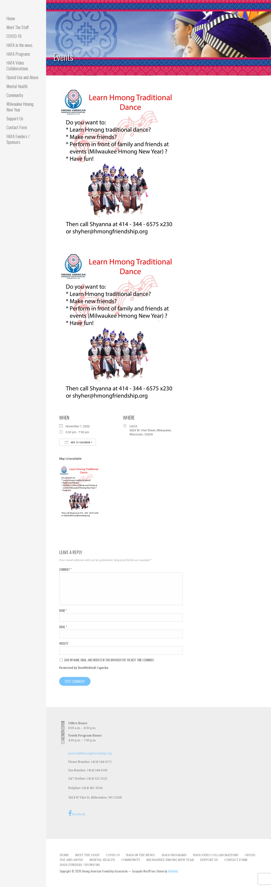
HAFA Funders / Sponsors (17, 139)
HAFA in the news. (19, 45)
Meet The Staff (17, 27)
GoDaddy (173, 871)
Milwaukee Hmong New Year (20, 106)
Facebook (78, 814)
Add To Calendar (80, 442)
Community (14, 95)
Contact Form (16, 127)
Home (10, 18)
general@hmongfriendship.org (90, 753)
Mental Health (16, 86)
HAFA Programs (18, 53)
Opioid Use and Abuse (22, 77)
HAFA (133, 426)
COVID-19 (14, 36)
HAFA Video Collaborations (17, 65)
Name (63, 610)
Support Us (14, 118)
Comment (65, 569)
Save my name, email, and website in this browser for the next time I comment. (109, 660)
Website (63, 643)
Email (63, 627)
